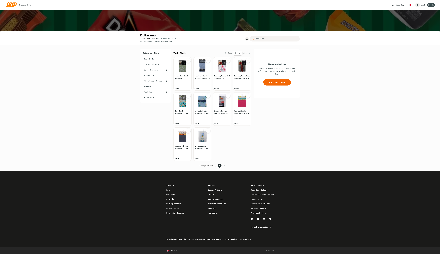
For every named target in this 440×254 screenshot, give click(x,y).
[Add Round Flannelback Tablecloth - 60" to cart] (188, 60)
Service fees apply (146, 41)
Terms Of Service (171, 239)
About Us (170, 185)
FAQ (168, 190)
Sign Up (431, 5)
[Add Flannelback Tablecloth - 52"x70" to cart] (188, 95)
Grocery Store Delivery (260, 204)
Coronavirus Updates (231, 239)
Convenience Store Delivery (262, 194)
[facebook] (258, 220)
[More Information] (247, 39)
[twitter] (252, 220)
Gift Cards (170, 194)
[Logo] (12, 4)
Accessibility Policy (205, 239)
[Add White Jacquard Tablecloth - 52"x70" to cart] (208, 130)
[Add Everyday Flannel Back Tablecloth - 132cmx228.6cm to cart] (228, 60)
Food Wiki (212, 208)
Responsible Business (175, 213)
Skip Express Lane (173, 204)
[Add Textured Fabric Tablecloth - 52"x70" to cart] (248, 95)
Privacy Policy (182, 239)
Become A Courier (215, 190)
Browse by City (172, 208)
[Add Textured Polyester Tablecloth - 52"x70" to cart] (188, 130)
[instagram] (264, 220)
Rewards (170, 199)
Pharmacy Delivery (258, 213)
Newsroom (212, 213)
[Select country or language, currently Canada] (410, 5)
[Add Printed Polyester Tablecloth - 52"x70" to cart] (208, 95)
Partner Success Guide (217, 204)
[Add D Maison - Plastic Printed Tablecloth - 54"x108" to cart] (208, 60)
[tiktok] (270, 220)
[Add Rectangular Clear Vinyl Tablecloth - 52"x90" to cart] (228, 95)
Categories (147, 53)
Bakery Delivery (257, 185)
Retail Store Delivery (259, 190)
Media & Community (216, 199)
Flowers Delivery (257, 199)
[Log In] (417, 5)
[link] (155, 59)
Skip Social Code (193, 239)
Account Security (217, 239)
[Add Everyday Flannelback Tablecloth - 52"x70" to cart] (248, 60)
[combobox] (276, 38)
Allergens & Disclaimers (163, 41)
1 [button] (235, 53)
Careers (211, 194)
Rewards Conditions (245, 239)
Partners (211, 185)
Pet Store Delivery (258, 208)
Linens (157, 53)
